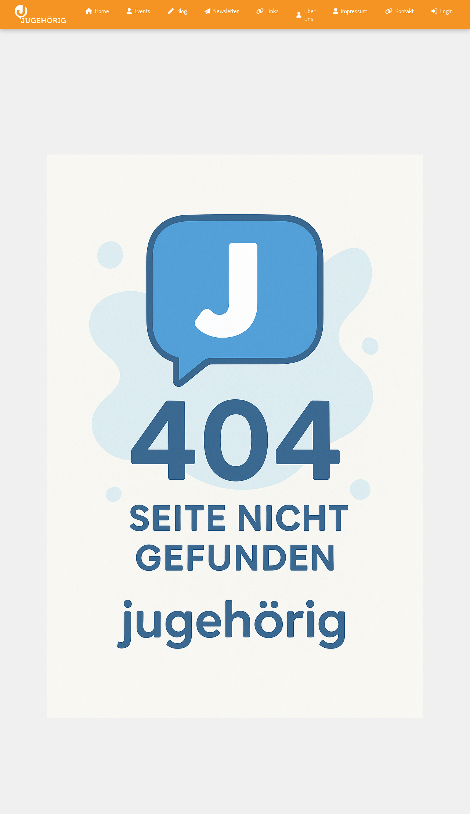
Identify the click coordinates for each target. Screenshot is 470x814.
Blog (182, 11)
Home (102, 11)
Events (142, 11)
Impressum (354, 11)
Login (446, 11)
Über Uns (309, 14)
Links (273, 11)
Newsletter (226, 11)
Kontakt (404, 11)
